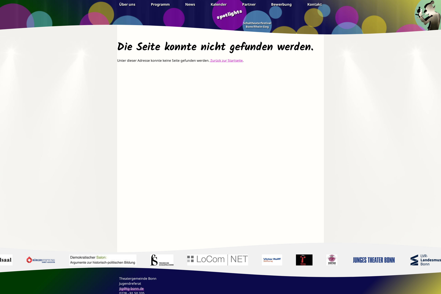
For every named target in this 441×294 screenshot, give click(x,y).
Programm (160, 4)
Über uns (127, 4)
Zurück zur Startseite (226, 60)
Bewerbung (281, 4)
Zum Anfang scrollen (435, 288)
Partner (249, 4)
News (190, 4)
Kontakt (314, 4)
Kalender (219, 4)
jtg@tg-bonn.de (131, 288)
